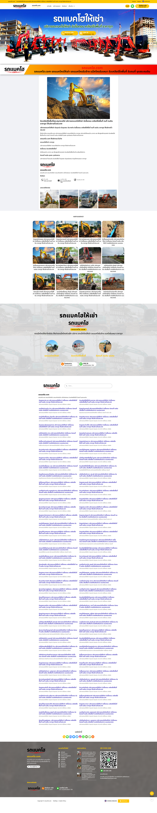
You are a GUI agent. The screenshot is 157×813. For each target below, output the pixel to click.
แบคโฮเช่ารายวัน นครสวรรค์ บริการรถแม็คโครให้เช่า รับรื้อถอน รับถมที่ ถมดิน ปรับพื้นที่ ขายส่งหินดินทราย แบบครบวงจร (98, 713)
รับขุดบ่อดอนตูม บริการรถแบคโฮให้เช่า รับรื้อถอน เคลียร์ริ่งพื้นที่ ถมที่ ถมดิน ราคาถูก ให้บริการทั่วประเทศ (58, 664)
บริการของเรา (56, 6)
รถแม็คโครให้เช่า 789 (88, 34)
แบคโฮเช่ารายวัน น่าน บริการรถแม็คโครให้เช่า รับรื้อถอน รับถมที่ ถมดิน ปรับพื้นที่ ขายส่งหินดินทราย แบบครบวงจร (58, 409)
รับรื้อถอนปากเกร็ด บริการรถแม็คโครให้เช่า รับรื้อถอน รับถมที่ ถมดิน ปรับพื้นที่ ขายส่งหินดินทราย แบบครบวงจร (113, 242)
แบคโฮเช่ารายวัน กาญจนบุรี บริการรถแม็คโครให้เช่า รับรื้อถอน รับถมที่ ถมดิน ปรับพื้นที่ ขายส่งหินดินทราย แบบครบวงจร (97, 590)
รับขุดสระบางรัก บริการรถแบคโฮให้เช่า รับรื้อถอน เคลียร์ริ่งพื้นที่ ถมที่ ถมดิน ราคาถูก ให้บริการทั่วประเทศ (98, 508)
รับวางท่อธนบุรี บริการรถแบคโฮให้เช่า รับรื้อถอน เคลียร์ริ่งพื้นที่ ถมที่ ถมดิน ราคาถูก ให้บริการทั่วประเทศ (98, 557)
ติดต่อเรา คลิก (143, 5)
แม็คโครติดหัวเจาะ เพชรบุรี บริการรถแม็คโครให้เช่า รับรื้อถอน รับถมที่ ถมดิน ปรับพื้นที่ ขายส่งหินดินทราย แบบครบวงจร (98, 680)
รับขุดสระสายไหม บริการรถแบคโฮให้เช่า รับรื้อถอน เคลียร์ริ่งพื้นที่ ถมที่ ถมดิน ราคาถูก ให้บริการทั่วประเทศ (58, 459)
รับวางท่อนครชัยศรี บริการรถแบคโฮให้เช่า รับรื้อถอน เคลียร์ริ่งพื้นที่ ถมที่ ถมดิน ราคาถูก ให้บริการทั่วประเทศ (57, 680)
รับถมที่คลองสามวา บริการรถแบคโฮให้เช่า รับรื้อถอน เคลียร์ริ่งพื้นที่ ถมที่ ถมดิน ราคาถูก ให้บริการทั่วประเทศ (98, 631)
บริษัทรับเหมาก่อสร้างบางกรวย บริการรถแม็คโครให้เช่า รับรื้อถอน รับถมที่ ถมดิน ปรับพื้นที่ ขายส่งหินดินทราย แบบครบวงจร (57, 656)
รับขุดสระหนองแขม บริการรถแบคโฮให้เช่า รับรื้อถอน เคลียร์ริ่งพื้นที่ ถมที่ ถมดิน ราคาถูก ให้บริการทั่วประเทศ (90, 294)
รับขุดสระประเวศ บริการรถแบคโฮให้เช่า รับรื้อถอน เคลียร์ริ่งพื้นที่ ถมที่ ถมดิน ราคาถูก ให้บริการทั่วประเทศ (58, 401)
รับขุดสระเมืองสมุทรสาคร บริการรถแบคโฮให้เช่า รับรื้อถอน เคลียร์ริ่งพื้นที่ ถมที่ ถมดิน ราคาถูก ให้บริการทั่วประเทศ (56, 426)
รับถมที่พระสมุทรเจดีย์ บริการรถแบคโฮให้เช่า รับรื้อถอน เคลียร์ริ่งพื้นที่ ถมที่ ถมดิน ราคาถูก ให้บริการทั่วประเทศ (58, 705)
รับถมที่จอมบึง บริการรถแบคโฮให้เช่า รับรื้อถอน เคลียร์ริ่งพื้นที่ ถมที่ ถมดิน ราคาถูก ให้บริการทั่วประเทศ (97, 664)
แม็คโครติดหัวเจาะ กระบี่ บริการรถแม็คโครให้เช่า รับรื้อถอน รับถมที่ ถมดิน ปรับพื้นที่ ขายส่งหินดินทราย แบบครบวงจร (98, 606)
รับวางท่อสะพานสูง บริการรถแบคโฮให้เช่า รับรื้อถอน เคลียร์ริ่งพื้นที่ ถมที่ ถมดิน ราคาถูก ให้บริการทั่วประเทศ (57, 508)
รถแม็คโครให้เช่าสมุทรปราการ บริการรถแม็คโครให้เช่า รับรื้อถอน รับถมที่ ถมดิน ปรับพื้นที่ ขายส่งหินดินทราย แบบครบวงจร (98, 647)
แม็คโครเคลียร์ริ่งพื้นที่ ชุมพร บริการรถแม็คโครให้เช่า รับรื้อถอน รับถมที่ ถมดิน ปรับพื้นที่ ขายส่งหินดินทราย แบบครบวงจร (98, 459)
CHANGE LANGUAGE (112, 801)
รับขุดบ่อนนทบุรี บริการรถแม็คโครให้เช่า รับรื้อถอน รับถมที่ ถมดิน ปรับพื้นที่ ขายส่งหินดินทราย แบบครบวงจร (98, 409)
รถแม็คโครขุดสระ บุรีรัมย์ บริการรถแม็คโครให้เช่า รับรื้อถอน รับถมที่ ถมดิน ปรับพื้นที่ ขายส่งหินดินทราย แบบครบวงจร (98, 615)
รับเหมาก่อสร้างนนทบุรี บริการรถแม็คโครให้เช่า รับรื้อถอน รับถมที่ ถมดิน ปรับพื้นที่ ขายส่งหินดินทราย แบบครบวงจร (58, 631)
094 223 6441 (142, 7)
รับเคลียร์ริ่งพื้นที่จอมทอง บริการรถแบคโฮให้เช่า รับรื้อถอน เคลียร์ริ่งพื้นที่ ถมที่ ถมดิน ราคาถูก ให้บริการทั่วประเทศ (96, 598)
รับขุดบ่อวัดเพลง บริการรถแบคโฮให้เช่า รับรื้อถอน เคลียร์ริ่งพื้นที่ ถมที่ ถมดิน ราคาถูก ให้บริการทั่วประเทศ (44, 241)
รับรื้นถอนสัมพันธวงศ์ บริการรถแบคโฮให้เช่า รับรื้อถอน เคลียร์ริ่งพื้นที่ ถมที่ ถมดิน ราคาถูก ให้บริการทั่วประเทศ (98, 697)
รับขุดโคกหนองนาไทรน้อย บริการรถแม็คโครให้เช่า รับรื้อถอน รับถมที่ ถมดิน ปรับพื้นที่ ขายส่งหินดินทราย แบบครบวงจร (58, 475)
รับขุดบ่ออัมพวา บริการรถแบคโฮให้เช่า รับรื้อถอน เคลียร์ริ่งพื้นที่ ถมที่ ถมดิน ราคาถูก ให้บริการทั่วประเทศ (98, 524)
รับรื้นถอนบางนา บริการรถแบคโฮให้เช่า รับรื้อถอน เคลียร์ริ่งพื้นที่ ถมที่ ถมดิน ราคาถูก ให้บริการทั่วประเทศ (98, 672)
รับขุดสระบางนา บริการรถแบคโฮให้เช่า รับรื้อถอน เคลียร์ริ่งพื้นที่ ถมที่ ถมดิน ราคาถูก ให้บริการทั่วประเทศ (98, 705)
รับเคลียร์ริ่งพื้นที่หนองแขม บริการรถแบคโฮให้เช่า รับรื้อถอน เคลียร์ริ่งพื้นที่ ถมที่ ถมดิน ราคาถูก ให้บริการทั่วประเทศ (97, 639)
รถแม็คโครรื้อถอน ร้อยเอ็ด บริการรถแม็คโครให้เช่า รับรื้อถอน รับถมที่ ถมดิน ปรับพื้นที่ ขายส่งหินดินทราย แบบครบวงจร (58, 418)
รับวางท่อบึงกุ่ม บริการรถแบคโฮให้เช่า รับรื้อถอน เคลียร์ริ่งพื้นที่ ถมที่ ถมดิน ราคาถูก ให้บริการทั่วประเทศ (98, 688)
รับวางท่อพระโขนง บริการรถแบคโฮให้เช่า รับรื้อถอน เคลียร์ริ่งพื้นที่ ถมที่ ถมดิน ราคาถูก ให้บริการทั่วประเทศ (67, 267)
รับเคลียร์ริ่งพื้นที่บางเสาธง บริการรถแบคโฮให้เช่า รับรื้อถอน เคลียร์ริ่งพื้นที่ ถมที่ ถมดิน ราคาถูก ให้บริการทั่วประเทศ (97, 401)
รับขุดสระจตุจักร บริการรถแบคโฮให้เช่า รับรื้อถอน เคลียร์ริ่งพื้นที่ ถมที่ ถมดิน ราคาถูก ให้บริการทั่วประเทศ (58, 606)
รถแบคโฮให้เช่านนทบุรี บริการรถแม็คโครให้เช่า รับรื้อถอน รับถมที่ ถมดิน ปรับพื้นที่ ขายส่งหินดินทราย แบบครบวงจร (58, 549)
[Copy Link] (64, 736)
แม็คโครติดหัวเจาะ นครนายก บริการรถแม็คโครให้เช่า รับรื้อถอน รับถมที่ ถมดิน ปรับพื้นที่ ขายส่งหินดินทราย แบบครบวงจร (57, 672)
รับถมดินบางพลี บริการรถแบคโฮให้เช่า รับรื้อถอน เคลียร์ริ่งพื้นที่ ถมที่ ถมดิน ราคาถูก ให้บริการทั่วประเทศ (44, 294)
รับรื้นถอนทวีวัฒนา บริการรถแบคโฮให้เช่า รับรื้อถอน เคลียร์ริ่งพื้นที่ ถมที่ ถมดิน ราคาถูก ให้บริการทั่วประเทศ (57, 483)
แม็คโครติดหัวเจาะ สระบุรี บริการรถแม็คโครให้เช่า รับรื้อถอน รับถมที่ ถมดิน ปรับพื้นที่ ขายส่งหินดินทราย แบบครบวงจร (98, 475)
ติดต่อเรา (134, 1)
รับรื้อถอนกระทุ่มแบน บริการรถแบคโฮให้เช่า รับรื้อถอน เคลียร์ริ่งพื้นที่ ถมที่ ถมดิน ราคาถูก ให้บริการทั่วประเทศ (98, 656)
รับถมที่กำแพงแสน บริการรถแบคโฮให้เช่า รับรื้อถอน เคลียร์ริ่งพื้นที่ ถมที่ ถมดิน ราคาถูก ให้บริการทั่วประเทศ (57, 533)
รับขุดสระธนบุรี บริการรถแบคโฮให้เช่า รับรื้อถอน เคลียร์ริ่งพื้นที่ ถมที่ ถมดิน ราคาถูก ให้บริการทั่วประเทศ (98, 483)
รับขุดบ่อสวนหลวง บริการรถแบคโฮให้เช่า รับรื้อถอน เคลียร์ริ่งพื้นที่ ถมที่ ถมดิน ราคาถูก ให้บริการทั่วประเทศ (57, 615)
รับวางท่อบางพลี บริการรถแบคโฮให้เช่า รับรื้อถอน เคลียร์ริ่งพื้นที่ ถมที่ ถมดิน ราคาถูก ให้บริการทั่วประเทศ (58, 582)
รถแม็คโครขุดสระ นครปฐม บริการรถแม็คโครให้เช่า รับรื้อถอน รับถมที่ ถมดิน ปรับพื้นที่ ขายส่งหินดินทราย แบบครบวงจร (98, 574)
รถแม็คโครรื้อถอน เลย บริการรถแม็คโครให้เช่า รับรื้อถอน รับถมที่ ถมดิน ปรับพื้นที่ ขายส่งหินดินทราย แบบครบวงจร (58, 467)
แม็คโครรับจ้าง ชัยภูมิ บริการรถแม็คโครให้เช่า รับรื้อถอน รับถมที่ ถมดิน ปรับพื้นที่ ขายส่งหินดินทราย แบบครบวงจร (113, 268)
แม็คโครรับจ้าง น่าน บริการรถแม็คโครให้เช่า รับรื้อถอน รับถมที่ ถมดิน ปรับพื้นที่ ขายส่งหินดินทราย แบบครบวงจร (57, 434)
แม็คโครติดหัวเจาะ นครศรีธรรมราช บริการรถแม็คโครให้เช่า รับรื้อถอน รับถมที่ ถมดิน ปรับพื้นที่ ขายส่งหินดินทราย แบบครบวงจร (89, 768)
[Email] (86, 736)
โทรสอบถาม (68, 363)
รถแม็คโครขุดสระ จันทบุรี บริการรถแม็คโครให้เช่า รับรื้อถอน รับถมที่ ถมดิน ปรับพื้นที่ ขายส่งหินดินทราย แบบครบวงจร (57, 524)
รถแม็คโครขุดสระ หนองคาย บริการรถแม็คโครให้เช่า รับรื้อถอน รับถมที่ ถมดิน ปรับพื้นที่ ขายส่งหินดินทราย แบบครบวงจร (98, 451)
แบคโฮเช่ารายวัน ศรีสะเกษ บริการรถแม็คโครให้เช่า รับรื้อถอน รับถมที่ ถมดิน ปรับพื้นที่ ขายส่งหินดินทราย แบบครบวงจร (58, 697)
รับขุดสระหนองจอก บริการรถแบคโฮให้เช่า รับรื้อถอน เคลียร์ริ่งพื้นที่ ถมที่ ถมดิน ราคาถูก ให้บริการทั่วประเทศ (57, 500)
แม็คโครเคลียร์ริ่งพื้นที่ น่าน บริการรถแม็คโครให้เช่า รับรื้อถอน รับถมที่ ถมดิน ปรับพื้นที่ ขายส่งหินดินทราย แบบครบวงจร (58, 647)
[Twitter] (76, 736)
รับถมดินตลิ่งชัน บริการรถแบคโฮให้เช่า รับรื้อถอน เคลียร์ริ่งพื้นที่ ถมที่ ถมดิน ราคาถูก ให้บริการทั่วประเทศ (98, 533)
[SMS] (89, 736)
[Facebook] (70, 736)
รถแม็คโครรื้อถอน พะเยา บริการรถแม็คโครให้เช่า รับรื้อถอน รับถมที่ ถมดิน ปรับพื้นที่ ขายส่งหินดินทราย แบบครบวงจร (57, 557)
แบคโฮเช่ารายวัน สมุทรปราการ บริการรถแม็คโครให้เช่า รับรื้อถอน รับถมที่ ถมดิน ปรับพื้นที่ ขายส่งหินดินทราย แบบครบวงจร (58, 492)
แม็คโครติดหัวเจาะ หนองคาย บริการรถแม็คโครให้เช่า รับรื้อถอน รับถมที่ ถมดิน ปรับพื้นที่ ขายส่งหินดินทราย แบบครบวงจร (98, 721)
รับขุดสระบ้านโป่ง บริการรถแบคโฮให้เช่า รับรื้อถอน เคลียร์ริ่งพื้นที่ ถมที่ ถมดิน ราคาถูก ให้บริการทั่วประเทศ (98, 426)
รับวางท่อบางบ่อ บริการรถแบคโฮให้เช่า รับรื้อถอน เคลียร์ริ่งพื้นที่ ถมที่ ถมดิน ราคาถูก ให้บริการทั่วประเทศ (58, 451)
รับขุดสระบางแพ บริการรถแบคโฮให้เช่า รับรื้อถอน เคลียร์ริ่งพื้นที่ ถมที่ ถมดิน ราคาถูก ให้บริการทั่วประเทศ (58, 574)
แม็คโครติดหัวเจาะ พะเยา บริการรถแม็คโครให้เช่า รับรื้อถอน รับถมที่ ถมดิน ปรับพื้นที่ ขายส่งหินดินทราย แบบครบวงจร (57, 541)
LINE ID (85, 32)
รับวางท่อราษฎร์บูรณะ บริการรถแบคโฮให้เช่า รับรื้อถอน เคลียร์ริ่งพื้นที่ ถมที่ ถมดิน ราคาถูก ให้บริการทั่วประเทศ (58, 590)
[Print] (92, 736)
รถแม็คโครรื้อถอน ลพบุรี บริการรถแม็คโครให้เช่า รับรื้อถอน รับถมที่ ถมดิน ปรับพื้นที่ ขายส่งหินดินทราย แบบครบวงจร (57, 713)
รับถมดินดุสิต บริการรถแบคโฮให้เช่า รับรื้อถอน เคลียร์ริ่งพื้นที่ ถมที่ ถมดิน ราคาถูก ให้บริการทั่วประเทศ (58, 565)
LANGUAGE (147, 1)
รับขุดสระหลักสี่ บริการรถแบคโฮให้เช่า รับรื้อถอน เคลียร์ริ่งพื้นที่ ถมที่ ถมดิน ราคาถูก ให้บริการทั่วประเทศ (57, 688)
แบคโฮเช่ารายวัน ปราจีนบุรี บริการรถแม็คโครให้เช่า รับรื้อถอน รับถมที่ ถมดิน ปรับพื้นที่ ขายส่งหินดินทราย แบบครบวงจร (98, 623)
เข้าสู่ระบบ (139, 1)
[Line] (67, 736)
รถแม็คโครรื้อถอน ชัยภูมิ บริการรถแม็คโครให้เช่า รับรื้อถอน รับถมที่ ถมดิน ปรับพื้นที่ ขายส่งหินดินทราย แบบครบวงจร (67, 295)
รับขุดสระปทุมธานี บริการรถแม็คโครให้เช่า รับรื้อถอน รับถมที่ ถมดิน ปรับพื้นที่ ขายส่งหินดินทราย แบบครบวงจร (98, 516)
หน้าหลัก (49, 6)
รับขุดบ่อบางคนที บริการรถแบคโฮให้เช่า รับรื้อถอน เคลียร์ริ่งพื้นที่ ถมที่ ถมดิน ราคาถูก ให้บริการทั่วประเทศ (67, 241)
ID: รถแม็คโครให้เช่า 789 (65, 181)
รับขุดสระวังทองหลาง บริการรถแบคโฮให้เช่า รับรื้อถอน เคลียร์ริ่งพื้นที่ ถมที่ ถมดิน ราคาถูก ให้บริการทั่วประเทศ (58, 516)
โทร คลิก (46, 179)
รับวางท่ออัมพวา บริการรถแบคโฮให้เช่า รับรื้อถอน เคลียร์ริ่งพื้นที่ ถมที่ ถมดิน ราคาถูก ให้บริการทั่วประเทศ (98, 492)
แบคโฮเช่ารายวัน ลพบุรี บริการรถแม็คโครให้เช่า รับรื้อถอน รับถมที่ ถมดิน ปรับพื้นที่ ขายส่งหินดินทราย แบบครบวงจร (98, 565)
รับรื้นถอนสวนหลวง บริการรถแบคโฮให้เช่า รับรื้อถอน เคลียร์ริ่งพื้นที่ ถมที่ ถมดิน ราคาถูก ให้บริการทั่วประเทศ (44, 267)
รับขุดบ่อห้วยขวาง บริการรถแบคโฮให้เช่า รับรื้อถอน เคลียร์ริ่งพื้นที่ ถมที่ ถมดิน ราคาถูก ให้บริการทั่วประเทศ (97, 442)
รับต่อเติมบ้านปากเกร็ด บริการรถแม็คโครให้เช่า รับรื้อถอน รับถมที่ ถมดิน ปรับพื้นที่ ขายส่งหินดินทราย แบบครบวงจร (113, 295)
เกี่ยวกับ (71, 6)
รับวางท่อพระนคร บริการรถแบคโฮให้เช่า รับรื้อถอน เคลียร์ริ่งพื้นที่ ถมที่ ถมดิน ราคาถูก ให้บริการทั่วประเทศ (90, 241)
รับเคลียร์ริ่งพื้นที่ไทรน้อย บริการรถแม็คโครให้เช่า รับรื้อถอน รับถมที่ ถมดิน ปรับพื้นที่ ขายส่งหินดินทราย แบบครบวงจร (98, 467)
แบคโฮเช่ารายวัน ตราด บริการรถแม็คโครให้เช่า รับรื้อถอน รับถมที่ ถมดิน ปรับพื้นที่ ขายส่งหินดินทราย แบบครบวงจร (98, 582)
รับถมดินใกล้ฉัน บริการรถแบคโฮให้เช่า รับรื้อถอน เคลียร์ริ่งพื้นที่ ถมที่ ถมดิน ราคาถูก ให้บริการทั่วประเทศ (98, 500)
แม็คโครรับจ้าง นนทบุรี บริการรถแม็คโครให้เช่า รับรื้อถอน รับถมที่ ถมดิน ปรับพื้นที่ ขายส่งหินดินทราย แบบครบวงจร (58, 639)
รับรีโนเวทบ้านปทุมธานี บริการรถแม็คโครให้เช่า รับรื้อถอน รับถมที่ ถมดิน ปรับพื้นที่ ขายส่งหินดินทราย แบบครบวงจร (58, 442)
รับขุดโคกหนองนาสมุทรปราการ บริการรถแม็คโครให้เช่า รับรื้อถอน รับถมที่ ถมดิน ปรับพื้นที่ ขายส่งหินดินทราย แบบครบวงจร (98, 541)
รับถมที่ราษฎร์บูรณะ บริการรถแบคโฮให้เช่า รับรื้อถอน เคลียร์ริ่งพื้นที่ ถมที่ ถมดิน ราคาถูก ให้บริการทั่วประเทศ (57, 721)
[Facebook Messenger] (73, 736)
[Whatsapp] (83, 736)
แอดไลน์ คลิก (63, 179)
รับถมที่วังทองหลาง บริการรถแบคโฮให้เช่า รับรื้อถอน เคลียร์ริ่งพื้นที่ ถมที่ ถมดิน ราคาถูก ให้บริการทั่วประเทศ (57, 598)
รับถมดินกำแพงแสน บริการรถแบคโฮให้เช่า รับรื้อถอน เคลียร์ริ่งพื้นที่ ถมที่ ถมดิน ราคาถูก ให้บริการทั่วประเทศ (98, 434)
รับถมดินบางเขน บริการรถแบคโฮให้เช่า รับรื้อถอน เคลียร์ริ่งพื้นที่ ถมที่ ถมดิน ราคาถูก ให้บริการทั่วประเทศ (98, 418)
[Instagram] (80, 736)
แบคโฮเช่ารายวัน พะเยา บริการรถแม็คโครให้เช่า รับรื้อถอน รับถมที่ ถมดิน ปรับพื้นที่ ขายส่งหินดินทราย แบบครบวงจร (89, 754)
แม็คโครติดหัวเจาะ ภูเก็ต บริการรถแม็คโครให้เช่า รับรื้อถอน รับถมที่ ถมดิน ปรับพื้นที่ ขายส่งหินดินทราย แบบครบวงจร (90, 268)
